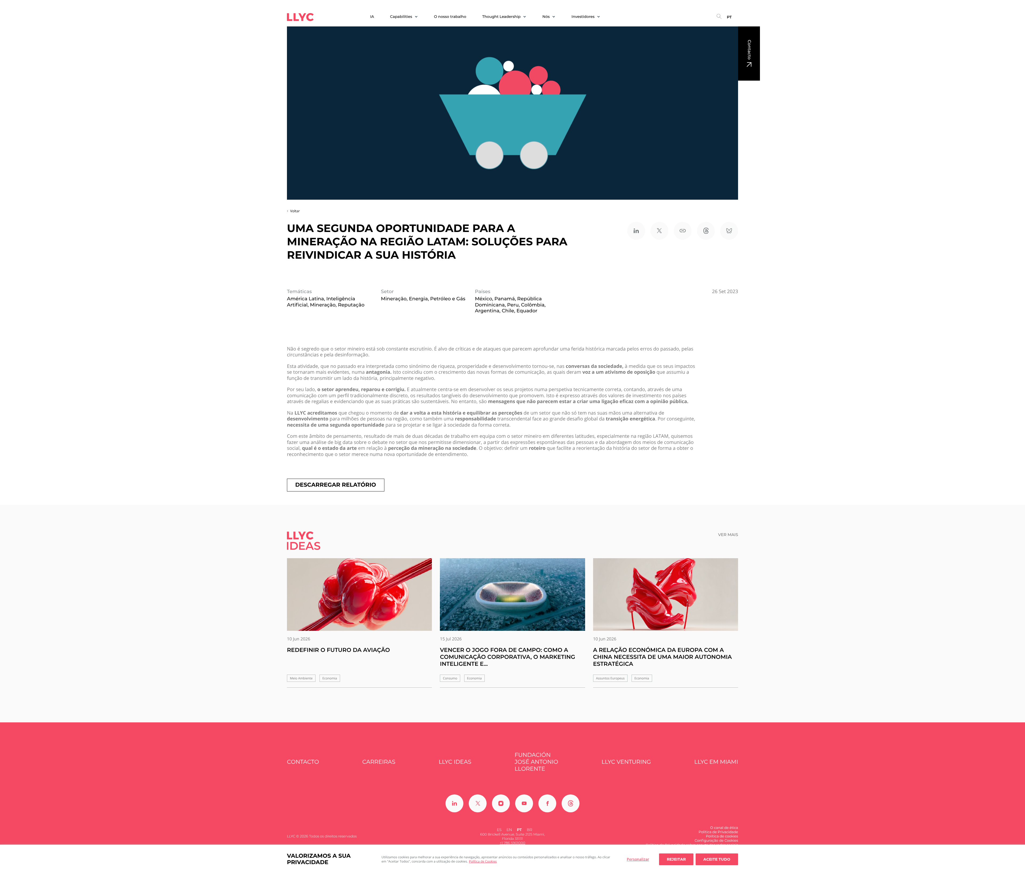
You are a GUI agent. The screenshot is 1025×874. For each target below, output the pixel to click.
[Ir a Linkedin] (454, 803)
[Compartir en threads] (706, 231)
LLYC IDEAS (455, 762)
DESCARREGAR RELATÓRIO (335, 485)
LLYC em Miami (716, 762)
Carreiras (378, 762)
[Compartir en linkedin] (636, 231)
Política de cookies (722, 836)
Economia (329, 678)
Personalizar (638, 859)
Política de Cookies (483, 861)
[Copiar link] (683, 231)
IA (372, 16)
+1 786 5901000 (512, 843)
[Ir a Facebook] (547, 803)
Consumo (450, 678)
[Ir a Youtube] (524, 803)
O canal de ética (724, 828)
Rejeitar (676, 859)
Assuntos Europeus (610, 678)
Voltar (295, 211)
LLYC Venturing (626, 762)
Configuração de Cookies (716, 840)
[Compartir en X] (659, 231)
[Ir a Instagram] (501, 803)
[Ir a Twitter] (478, 803)
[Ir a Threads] (570, 803)
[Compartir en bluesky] (729, 231)
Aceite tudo (716, 859)
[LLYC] (300, 17)
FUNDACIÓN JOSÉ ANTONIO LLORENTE (536, 762)
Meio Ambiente (301, 678)
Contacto (749, 50)
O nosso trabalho (450, 16)
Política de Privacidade (718, 832)
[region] (512, 859)
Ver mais (728, 534)
